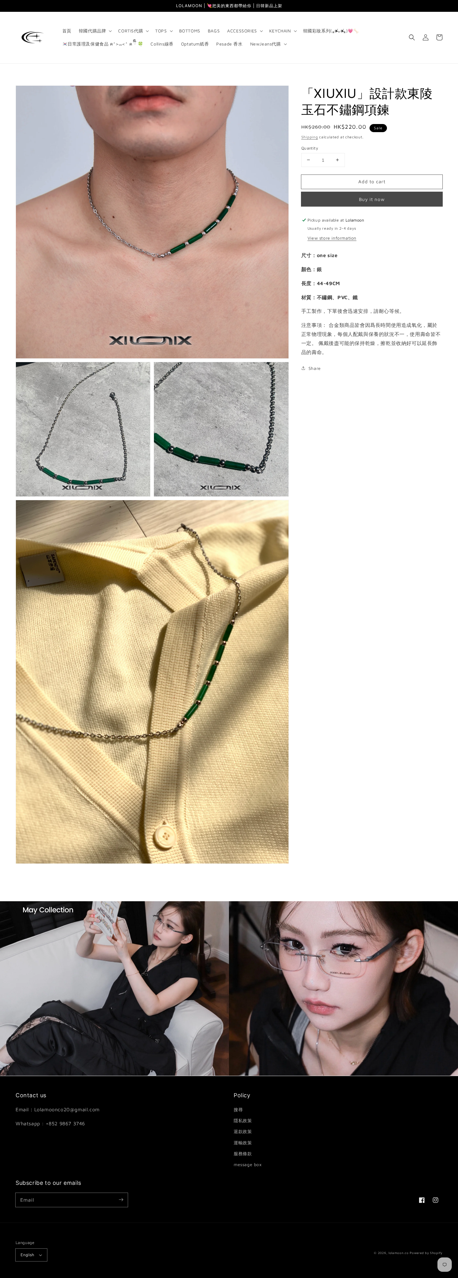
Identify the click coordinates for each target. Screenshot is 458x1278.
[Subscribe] (121, 1200)
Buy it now (372, 199)
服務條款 (243, 1153)
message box (248, 1164)
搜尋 (238, 1109)
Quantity (309, 147)
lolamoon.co (399, 1253)
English (27, 1254)
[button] (95, 30)
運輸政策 (243, 1142)
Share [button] (314, 368)
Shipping (309, 137)
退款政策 (243, 1131)
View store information (332, 238)
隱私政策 (243, 1120)
